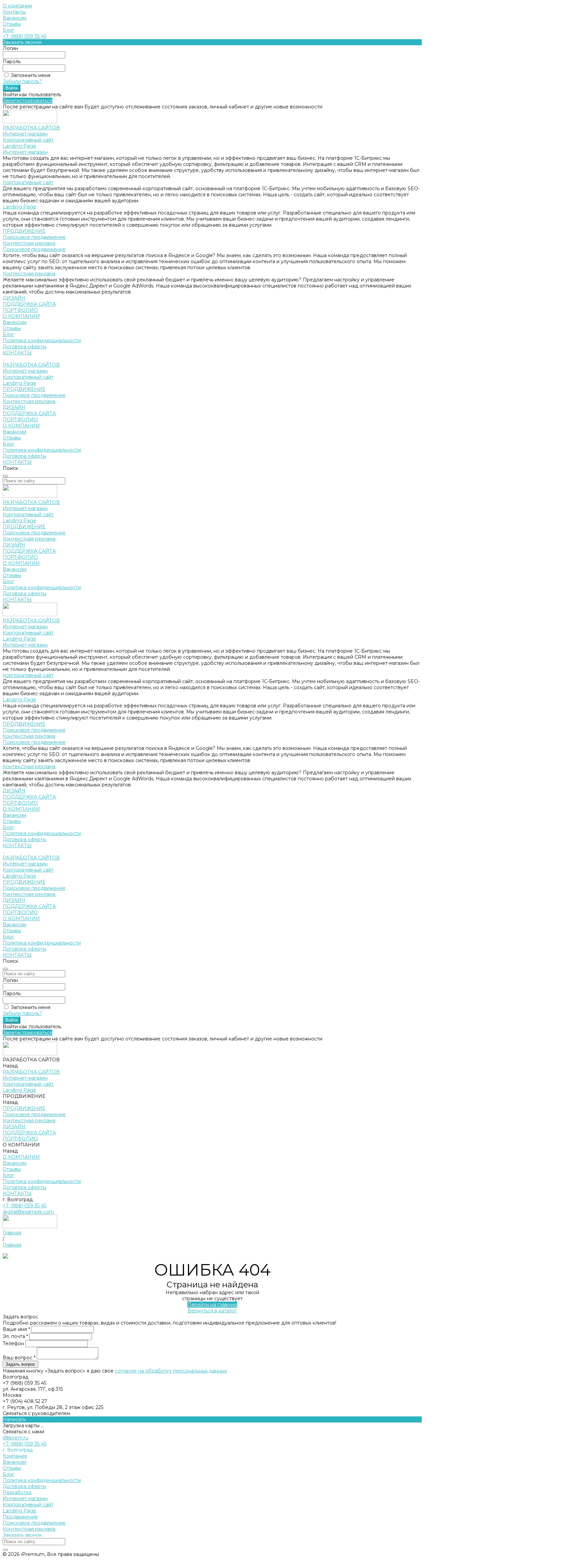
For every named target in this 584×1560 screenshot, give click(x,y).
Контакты (14, 12)
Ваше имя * (17, 1329)
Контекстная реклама (29, 243)
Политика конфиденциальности (42, 340)
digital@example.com (28, 1212)
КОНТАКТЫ (17, 462)
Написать (14, 1419)
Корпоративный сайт (28, 140)
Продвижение (20, 1517)
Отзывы (12, 24)
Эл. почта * (16, 1336)
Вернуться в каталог (212, 1311)
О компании (17, 6)
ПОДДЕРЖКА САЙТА (29, 413)
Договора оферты (24, 347)
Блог (8, 30)
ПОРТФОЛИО (20, 420)
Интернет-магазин (25, 134)
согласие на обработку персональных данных (171, 1371)
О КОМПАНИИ (21, 426)
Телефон (14, 1343)
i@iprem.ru (15, 1438)
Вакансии (14, 18)
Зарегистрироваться (27, 101)
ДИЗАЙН (14, 407)
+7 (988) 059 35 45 (24, 36)
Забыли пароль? (22, 81)
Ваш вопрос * (20, 1358)
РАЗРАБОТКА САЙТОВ (31, 365)
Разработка (17, 1492)
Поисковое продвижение (34, 237)
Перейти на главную (212, 1305)
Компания (15, 1456)
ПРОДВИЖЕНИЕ (24, 389)
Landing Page (19, 146)
